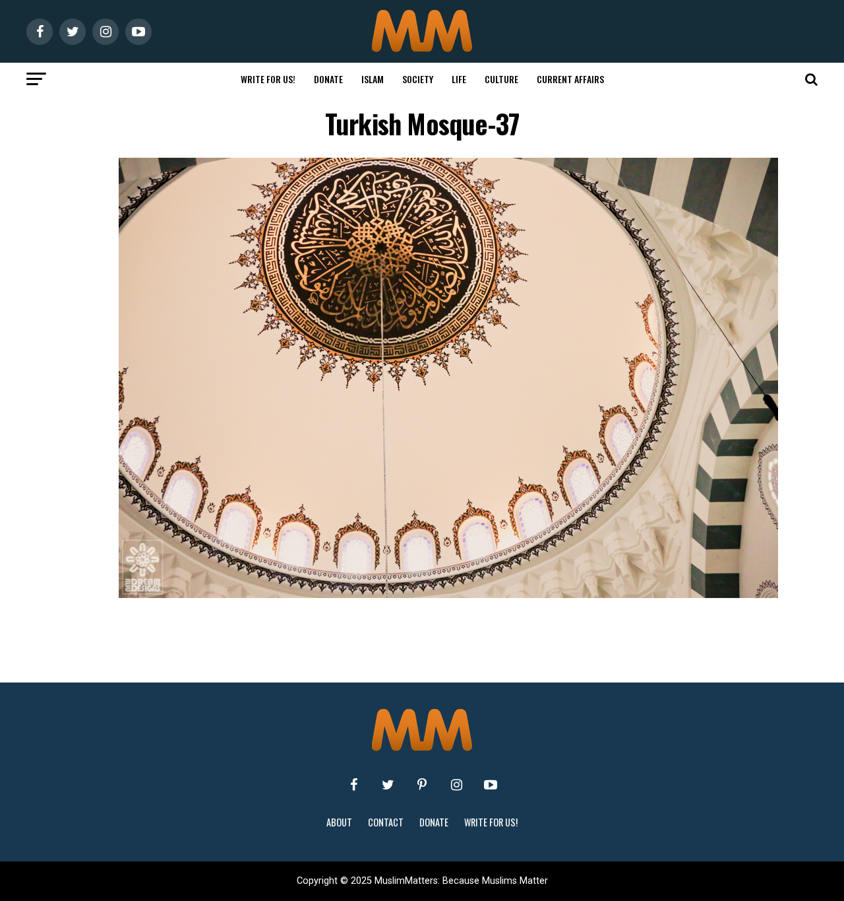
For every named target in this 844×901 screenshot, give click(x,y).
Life (459, 79)
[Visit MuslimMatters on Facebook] (353, 785)
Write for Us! (268, 79)
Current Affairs (570, 79)
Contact (386, 822)
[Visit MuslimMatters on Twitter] (388, 785)
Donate (328, 79)
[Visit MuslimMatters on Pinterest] (422, 785)
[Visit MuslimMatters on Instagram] (456, 785)
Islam (372, 79)
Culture (501, 79)
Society (417, 79)
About (339, 822)
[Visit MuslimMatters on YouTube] (490, 785)
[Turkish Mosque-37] (448, 594)
